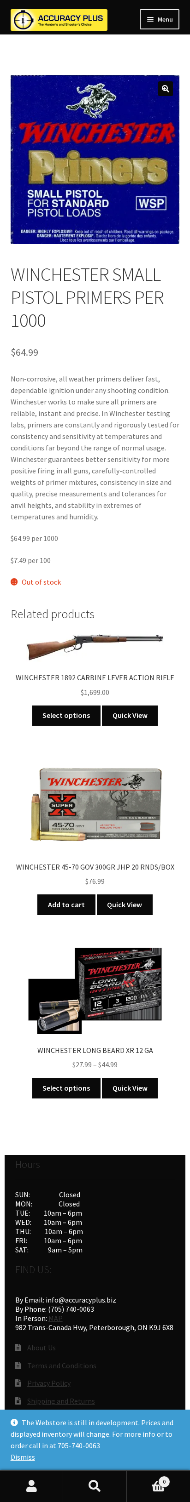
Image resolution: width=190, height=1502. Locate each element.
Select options (66, 715)
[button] (165, 88)
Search (94, 1486)
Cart (146, 1478)
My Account (31, 1486)
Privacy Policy (49, 1383)
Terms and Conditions (61, 1365)
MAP (55, 1318)
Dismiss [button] (23, 1457)
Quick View (130, 715)
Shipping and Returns (61, 1400)
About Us (41, 1347)
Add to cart (66, 904)
